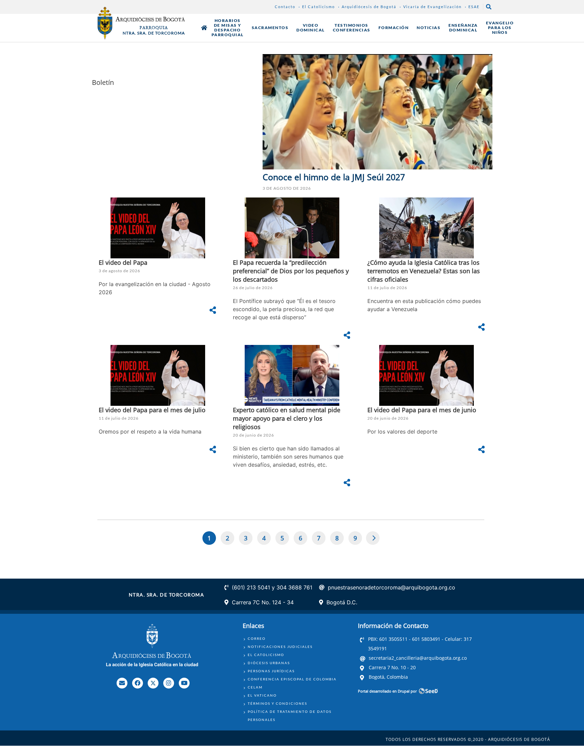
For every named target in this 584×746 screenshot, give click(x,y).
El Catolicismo (318, 6)
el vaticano (262, 695)
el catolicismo (266, 655)
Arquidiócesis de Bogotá (369, 6)
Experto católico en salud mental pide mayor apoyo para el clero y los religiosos (286, 418)
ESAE (474, 6)
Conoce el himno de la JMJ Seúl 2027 (334, 177)
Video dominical (310, 27)
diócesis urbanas (269, 663)
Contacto (285, 6)
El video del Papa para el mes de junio (421, 410)
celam (255, 687)
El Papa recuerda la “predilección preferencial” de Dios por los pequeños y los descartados (291, 270)
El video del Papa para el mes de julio (152, 410)
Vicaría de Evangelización (432, 6)
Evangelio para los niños (500, 27)
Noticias (428, 27)
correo (257, 638)
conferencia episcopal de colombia (292, 679)
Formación (394, 27)
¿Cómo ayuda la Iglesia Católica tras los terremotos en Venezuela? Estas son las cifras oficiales (423, 270)
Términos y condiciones (277, 703)
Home (204, 27)
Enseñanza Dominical (463, 27)
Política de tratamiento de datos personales (290, 715)
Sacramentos (270, 27)
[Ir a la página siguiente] (373, 538)
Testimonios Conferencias (351, 27)
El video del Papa (123, 262)
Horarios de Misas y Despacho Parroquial (228, 27)
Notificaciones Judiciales (280, 647)
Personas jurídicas (271, 671)
